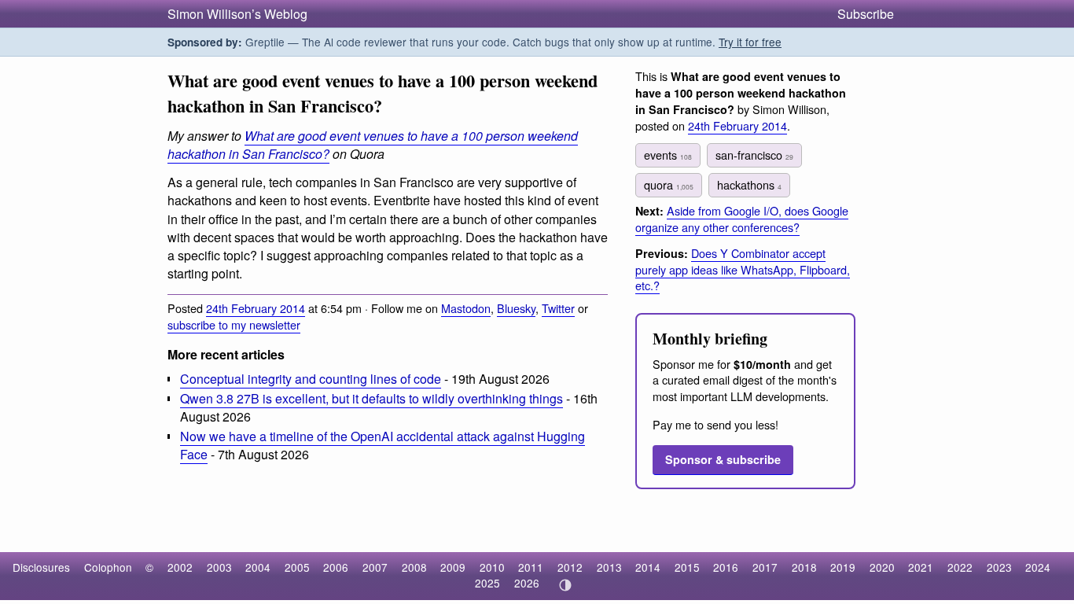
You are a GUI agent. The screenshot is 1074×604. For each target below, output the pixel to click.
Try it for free (750, 42)
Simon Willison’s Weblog (237, 14)
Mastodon (466, 308)
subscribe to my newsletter (233, 324)
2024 (1037, 567)
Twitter (558, 308)
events (668, 154)
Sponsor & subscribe (723, 459)
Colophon (108, 567)
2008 (414, 567)
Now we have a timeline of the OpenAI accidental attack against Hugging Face (382, 445)
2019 (842, 567)
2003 (219, 567)
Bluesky (516, 308)
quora (668, 184)
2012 (570, 567)
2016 (725, 567)
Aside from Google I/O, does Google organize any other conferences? (741, 218)
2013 (609, 567)
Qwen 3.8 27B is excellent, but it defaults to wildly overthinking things (371, 398)
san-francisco (754, 154)
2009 (452, 567)
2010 (492, 567)
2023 (999, 567)
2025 (487, 583)
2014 (647, 567)
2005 (297, 567)
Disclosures (41, 567)
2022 (960, 567)
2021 (920, 567)
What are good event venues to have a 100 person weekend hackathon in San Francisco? (372, 145)
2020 (882, 567)
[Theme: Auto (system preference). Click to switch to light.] (565, 585)
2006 (335, 567)
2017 (765, 567)
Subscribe (865, 14)
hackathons (749, 184)
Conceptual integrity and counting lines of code (310, 379)
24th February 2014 (255, 308)
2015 (687, 567)
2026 (526, 583)
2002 (180, 567)
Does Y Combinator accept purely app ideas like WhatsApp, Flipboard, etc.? (742, 269)
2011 (530, 567)
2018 (804, 567)
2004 (257, 567)
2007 (375, 567)
